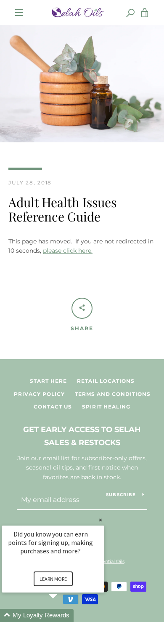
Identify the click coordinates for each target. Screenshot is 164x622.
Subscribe (121, 494)
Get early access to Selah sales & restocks (82, 436)
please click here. (68, 250)
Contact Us (53, 406)
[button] (63, 615)
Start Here (48, 381)
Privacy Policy (39, 394)
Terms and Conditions (113, 394)
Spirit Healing (106, 406)
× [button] (100, 520)
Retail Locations (106, 381)
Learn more (53, 579)
